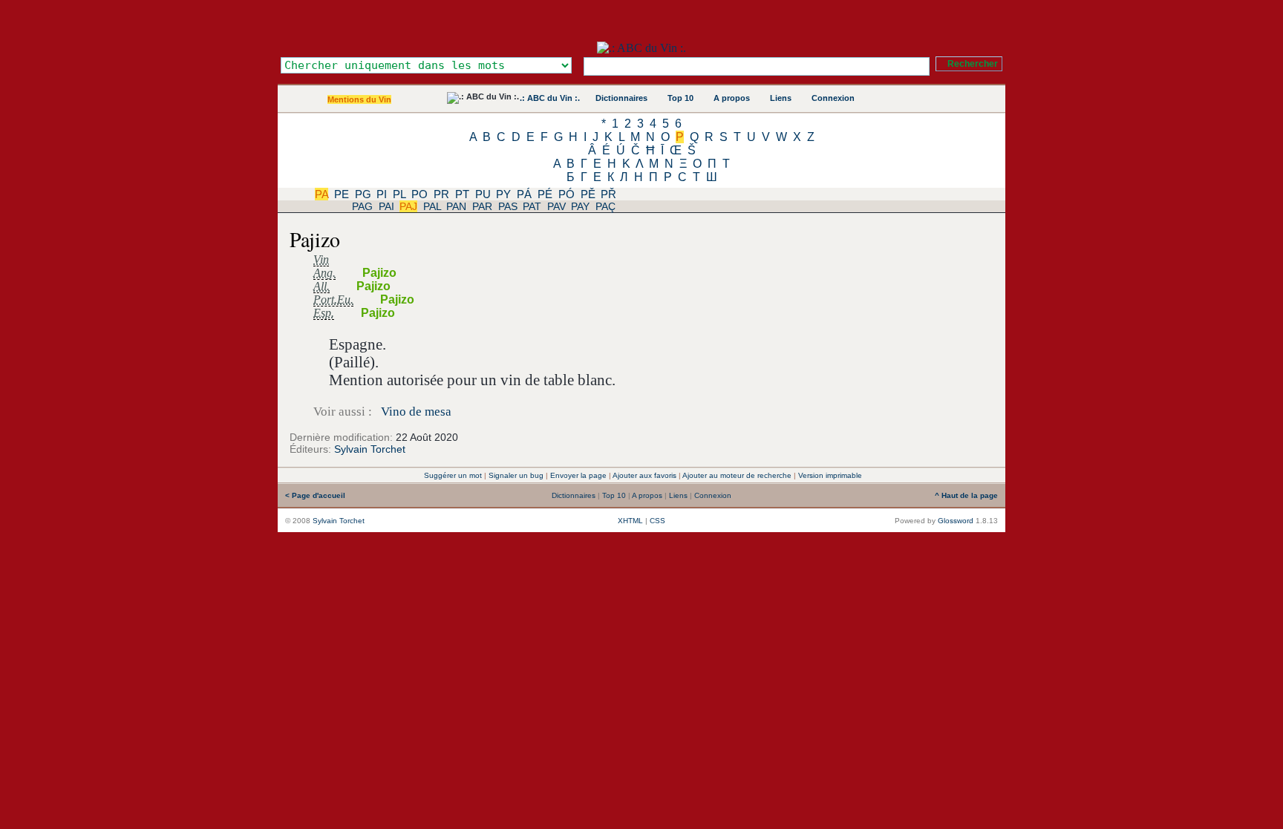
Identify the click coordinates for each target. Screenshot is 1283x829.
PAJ (408, 206)
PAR (482, 206)
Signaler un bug (516, 475)
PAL (432, 206)
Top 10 (680, 98)
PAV (556, 206)
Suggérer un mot (453, 475)
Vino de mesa (416, 411)
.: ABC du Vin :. (550, 98)
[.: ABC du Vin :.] (641, 48)
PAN (456, 206)
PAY (580, 206)
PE (341, 194)
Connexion (833, 98)
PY (503, 194)
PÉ (545, 194)
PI (381, 194)
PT (462, 194)
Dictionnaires (621, 98)
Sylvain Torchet (369, 449)
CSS (657, 521)
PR (441, 194)
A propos (732, 98)
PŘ (608, 194)
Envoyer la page (578, 475)
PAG (362, 206)
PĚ (588, 194)
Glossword (955, 521)
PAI (386, 206)
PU (483, 194)
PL (399, 194)
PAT (532, 206)
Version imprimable (830, 475)
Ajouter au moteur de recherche (736, 475)
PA (321, 194)
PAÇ (605, 206)
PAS (508, 206)
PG (363, 194)
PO (419, 194)
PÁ (524, 194)
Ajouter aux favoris (644, 475)
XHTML (630, 521)
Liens (780, 98)
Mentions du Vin (359, 99)
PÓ (566, 194)
